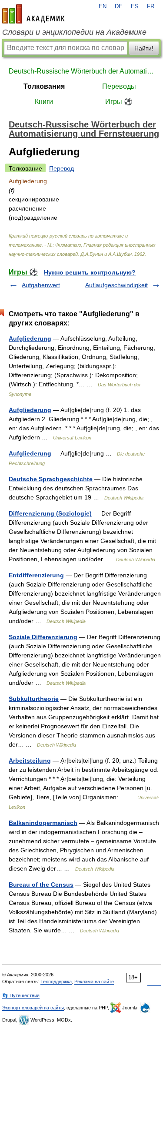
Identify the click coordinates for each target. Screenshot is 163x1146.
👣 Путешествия (21, 995)
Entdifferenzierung (36, 575)
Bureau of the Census (41, 884)
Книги (44, 101)
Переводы (119, 86)
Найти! (143, 48)
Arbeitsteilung (30, 760)
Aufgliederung (30, 338)
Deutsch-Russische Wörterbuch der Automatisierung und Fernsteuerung (81, 71)
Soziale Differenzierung (43, 636)
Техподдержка (56, 981)
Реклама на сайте (94, 981)
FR (150, 6)
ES (135, 6)
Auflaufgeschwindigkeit (116, 284)
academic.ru (33, 13)
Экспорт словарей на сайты (33, 1007)
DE (119, 6)
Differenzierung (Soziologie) (50, 513)
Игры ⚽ (119, 101)
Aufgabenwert (41, 284)
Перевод (61, 168)
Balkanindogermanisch (43, 822)
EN (102, 6)
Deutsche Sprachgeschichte (51, 479)
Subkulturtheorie (34, 698)
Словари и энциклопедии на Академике (74, 32)
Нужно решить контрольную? (90, 272)
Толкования (44, 86)
